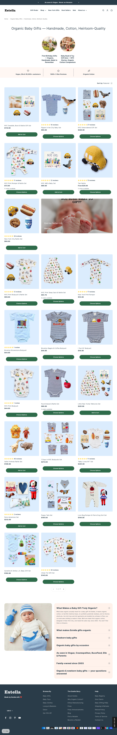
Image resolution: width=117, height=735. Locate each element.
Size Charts (99, 699)
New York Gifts (53, 10)
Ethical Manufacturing (75, 703)
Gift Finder (34, 10)
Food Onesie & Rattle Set (50, 404)
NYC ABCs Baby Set (48, 183)
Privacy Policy (100, 713)
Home (6, 19)
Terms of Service (101, 716)
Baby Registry (100, 696)
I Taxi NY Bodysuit (84, 348)
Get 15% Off (47, 713)
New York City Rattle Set (13, 239)
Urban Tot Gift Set (48, 573)
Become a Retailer (74, 720)
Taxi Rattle (82, 183)
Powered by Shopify (21, 728)
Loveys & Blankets (49, 706)
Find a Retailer (73, 716)
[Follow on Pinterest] (15, 718)
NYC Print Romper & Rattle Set (15, 183)
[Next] (78, 2)
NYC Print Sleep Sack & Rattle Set (53, 292)
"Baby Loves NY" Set (85, 461)
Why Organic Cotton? (75, 699)
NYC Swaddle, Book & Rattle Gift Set (17, 125)
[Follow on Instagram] (10, 718)
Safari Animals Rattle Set (13, 461)
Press (70, 706)
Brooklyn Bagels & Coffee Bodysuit (53, 348)
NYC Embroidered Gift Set (87, 127)
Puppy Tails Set (46, 515)
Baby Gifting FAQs (101, 703)
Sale (74, 10)
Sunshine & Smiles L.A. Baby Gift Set (17, 571)
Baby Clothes (48, 703)
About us (81, 10)
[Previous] (38, 2)
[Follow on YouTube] (19, 718)
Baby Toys (46, 699)
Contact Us (99, 720)
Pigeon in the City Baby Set (51, 127)
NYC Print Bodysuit (11, 406)
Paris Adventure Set (11, 517)
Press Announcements (75, 710)
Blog (69, 713)
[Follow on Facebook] (5, 718)
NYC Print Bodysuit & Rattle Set (15, 295)
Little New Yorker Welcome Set (89, 404)
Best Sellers (66, 10)
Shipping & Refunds (102, 706)
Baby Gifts (47, 696)
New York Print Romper (86, 295)
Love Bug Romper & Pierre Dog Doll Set (92, 515)
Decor (45, 710)
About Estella (72, 696)
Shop (42, 10)
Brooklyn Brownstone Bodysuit (15, 350)
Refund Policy (100, 710)
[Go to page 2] (63, 589)
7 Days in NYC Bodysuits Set (51, 459)
